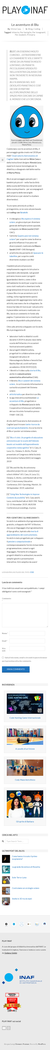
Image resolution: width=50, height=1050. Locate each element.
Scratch (23, 212)
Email (4, 641)
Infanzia (15, 32)
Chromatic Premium (22, 1044)
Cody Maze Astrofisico (25, 780)
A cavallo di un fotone (25, 749)
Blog (30, 29)
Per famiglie (25, 32)
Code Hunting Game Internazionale (25, 718)
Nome (5, 633)
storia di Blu (35, 370)
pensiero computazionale (19, 541)
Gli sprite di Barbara (25, 821)
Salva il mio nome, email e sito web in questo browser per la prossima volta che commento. (24, 659)
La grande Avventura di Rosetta (26, 867)
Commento (5, 599)
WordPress (42, 1044)
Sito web (3, 649)
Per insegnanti (38, 32)
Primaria (31, 34)
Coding (36, 29)
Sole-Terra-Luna (19, 877)
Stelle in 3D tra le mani (22, 898)
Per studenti (20, 34)
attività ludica (15, 394)
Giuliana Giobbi (10, 953)
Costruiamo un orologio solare (25, 888)
